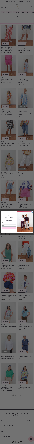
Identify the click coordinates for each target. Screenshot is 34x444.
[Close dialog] (32, 212)
